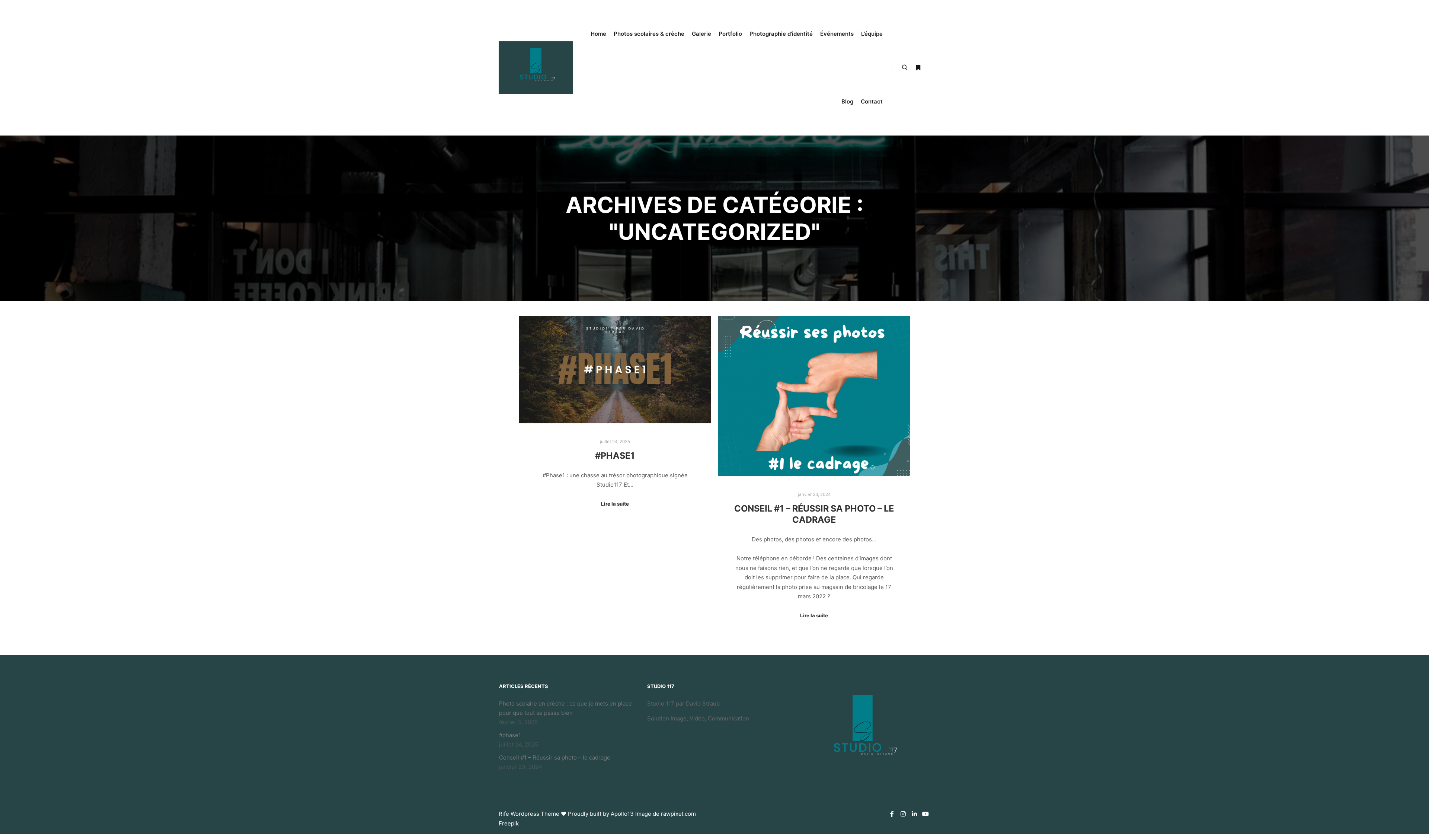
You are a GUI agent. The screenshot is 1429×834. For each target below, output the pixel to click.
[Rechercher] (904, 68)
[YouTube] (925, 814)
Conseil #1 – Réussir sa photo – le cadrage (814, 514)
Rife (504, 813)
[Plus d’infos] (918, 68)
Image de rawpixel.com (665, 813)
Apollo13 (622, 813)
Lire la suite (615, 504)
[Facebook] (892, 814)
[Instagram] (903, 814)
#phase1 (615, 455)
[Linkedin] (914, 814)
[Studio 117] (536, 68)
